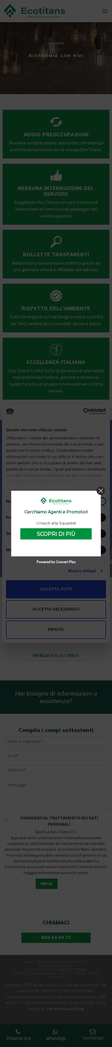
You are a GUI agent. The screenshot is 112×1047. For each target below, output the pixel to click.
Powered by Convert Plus (56, 562)
